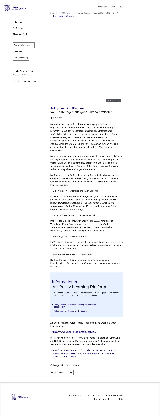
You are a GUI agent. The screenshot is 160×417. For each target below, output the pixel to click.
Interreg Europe (57, 372)
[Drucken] (82, 118)
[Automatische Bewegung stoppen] (14, 71)
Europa (70, 372)
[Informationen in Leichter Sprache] (113, 6)
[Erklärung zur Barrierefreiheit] (121, 6)
